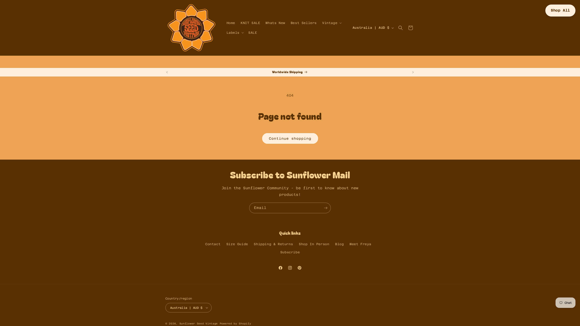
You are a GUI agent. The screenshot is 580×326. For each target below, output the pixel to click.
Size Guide (237, 244)
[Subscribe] (326, 208)
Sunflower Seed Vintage (198, 323)
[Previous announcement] (167, 72)
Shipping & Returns (273, 244)
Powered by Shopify (235, 323)
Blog (339, 244)
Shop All (560, 10)
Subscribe (290, 252)
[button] (331, 23)
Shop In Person (314, 244)
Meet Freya (360, 244)
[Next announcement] (413, 72)
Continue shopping (290, 138)
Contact (212, 244)
